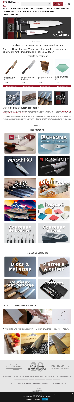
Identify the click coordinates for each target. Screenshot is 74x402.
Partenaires (15, 376)
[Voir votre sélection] (69, 4)
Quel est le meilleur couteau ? (26, 11)
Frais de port (56, 379)
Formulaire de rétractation (21, 379)
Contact (31, 379)
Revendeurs (49, 379)
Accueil (5, 8)
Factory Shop (65, 8)
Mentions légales (34, 376)
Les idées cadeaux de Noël (11, 14)
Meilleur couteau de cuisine (31, 383)
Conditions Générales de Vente (47, 376)
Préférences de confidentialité (33, 399)
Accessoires (48, 8)
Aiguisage (39, 8)
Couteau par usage (8, 11)
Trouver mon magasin (40, 379)
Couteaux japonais (16, 8)
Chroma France (7, 376)
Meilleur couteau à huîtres (45, 383)
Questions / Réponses (24, 376)
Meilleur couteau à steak (59, 383)
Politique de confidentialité (64, 376)
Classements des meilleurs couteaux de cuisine (37, 381)
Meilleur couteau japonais (16, 383)
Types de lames (29, 8)
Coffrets (57, 8)
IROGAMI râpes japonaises (46, 11)
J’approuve (45, 399)
